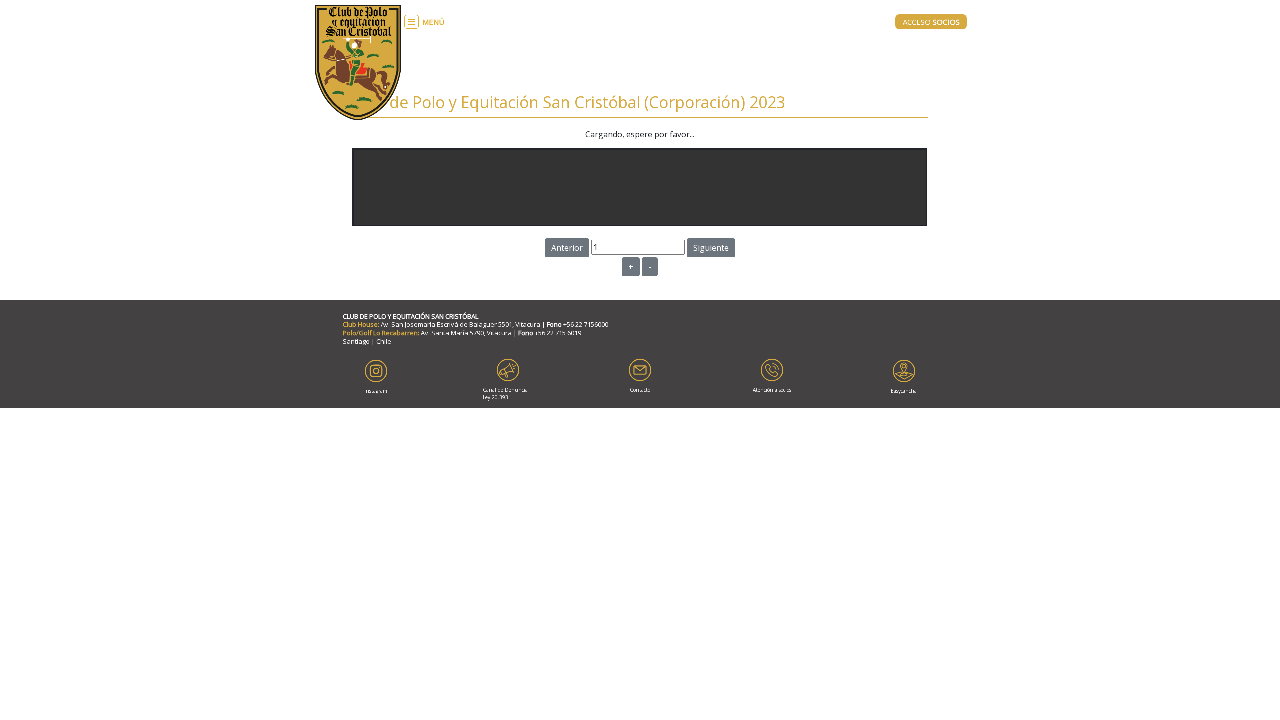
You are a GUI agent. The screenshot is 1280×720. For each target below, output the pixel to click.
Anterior (567, 248)
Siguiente (711, 248)
